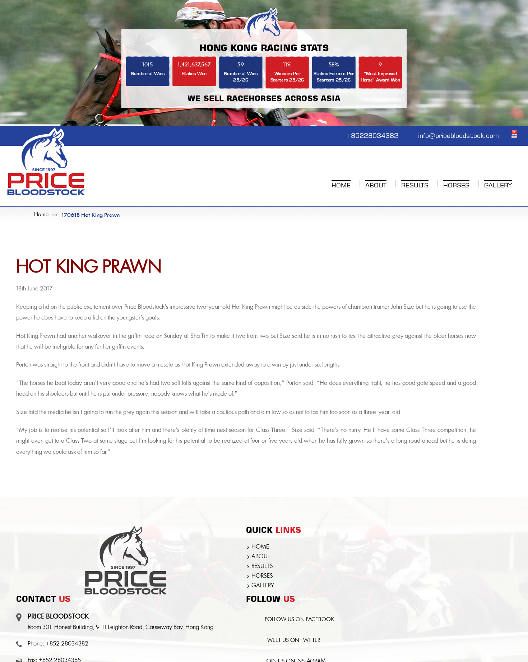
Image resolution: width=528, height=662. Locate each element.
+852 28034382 (67, 644)
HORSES (262, 576)
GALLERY (262, 586)
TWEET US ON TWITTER (292, 640)
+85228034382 (372, 134)
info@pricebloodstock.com (458, 134)
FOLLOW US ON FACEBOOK (299, 620)
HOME (260, 547)
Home (41, 215)
